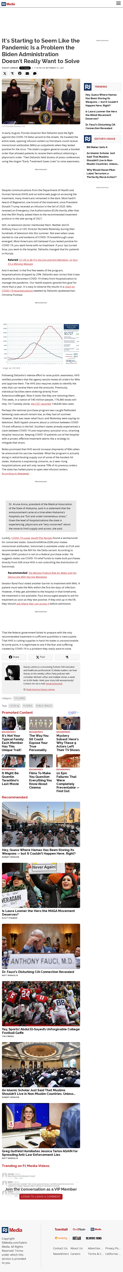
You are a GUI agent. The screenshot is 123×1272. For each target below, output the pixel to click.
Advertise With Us (96, 1248)
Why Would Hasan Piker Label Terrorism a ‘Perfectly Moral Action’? (102, 174)
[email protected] (54, 683)
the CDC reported (41, 403)
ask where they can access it (32, 603)
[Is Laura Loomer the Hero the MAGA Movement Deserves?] (41, 885)
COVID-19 (14, 706)
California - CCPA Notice (113, 1254)
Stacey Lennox (10, 68)
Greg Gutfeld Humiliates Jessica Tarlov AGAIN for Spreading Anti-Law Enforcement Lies (40, 1153)
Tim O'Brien (8, 1036)
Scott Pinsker (9, 918)
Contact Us (60, 1248)
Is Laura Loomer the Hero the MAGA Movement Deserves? (38, 912)
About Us (76, 1248)
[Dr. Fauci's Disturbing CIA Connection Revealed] (41, 946)
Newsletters (61, 1254)
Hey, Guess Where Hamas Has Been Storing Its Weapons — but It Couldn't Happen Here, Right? (39, 851)
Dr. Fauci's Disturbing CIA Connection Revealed (38, 972)
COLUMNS (19, 698)
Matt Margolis (10, 975)
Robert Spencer (10, 857)
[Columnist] (13, 672)
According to (15, 473)
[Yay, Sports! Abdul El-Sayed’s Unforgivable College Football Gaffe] (41, 1003)
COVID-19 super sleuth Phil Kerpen (31, 538)
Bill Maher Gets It (97, 147)
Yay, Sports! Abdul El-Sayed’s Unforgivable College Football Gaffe (41, 1031)
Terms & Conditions (96, 1254)
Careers (75, 1254)
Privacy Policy (113, 1248)
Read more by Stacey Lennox (40, 689)
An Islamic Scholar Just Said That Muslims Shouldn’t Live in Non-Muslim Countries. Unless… (38, 1092)
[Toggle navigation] (119, 4)
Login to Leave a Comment (41, 1196)
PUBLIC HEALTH (44, 706)
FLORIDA (27, 706)
